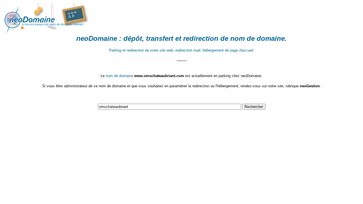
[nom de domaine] (61, 31)
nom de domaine (257, 38)
